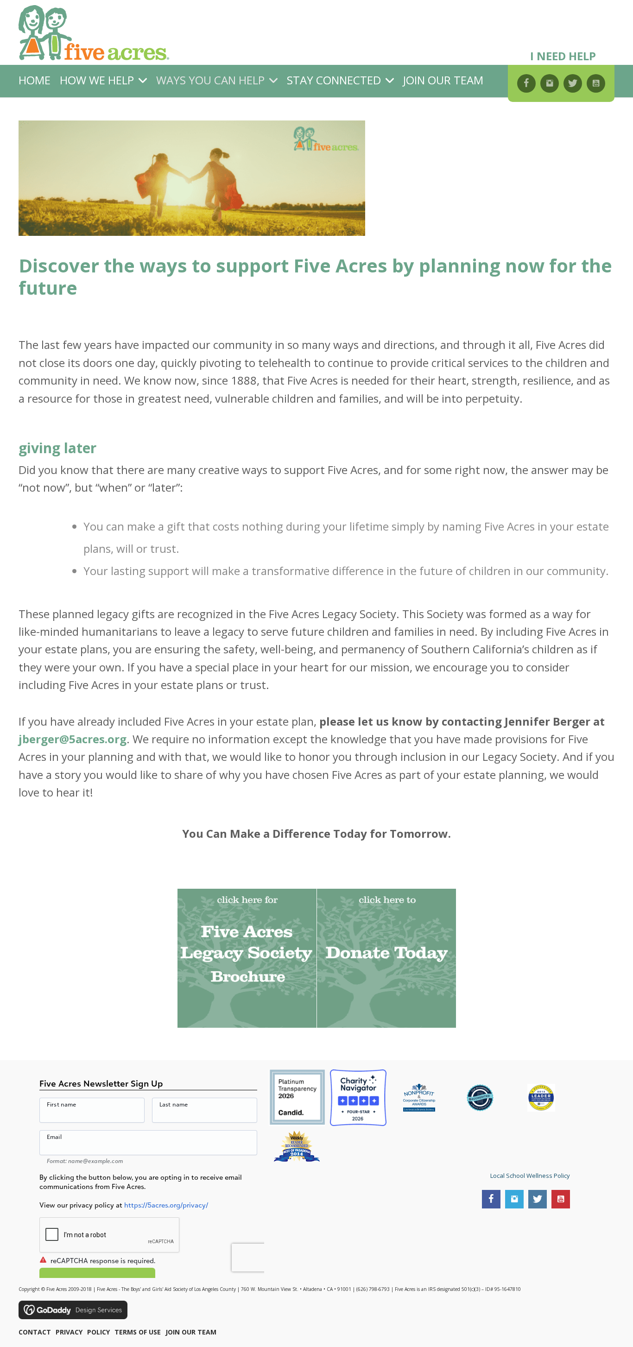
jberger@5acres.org (73, 738)
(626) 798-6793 (373, 1289)
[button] (526, 83)
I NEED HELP (563, 55)
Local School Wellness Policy (530, 1175)
